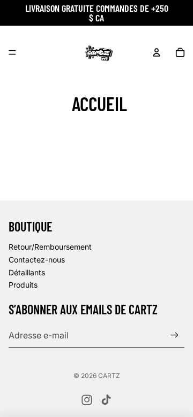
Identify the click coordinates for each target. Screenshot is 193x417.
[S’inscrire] (174, 335)
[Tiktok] (106, 399)
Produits (23, 284)
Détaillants (27, 272)
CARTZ (109, 376)
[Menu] (12, 52)
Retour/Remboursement (50, 246)
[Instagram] (86, 399)
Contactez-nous (37, 259)
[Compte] (156, 52)
